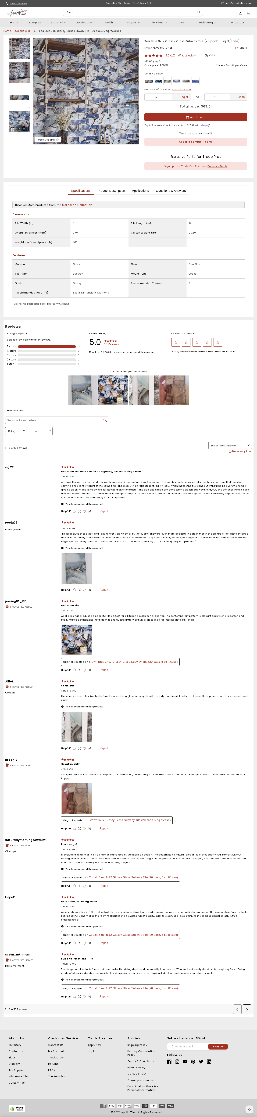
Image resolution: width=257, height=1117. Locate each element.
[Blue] (158, 81)
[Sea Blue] (149, 81)
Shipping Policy (137, 1045)
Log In (92, 1051)
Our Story (15, 1045)
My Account (56, 1051)
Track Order (56, 1057)
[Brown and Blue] (177, 81)
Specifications (81, 190)
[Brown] (186, 81)
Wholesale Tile (18, 1076)
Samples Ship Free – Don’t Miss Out (128, 3)
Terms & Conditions (140, 1061)
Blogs (12, 1057)
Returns (53, 1064)
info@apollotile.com (239, 3)
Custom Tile (17, 1082)
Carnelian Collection (77, 205)
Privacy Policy (136, 1067)
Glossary (14, 1064)
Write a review (187, 55)
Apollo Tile (128, 1112)
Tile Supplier (17, 1070)
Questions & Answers (171, 190)
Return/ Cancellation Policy (141, 1053)
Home (7, 31)
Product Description (111, 190)
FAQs (51, 1070)
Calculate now (181, 89)
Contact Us (16, 1051)
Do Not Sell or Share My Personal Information (142, 1088)
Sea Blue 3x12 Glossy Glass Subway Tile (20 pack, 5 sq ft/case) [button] (80, 31)
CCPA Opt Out (136, 1074)
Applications (140, 190)
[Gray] (167, 81)
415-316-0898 (18, 3)
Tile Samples (56, 1076)
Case (241, 97)
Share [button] (243, 47)
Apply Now (94, 1045)
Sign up (218, 1046)
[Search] (199, 12)
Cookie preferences (140, 1080)
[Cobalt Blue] (195, 81)
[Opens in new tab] (17, 1111)
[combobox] (133, 12)
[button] (248, 13)
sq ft (185, 97)
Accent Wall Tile (25, 31)
